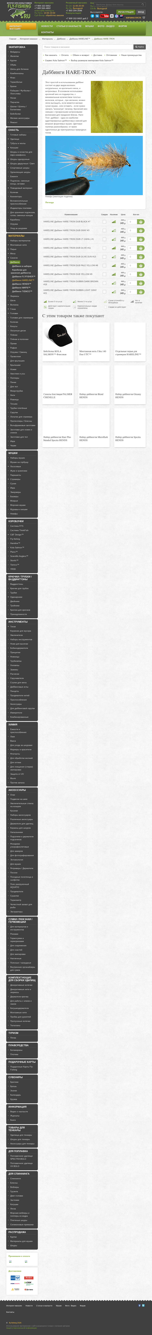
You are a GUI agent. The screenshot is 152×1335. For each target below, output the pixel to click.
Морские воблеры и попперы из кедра (19, 1214)
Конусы (13, 326)
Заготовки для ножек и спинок (21, 431)
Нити (12, 395)
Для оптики (15, 762)
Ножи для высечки (19, 644)
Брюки (13, 86)
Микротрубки (16, 391)
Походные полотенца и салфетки (21, 878)
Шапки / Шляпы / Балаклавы (18, 108)
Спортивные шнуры (19, 168)
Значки (13, 1090)
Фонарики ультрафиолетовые (19, 845)
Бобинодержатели (19, 648)
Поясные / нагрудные (20, 963)
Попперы (14, 378)
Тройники (14, 605)
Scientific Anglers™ (19, 556)
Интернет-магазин (16, 27)
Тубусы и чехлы (18, 143)
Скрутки (14, 412)
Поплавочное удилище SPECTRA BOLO (21, 1157)
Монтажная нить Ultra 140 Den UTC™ (92, 353)
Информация (17, 1107)
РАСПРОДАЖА (17, 1232)
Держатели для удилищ (21, 823)
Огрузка (14, 224)
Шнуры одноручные (20, 159)
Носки (13, 98)
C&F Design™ (17, 534)
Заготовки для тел (19, 437)
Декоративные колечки (21, 985)
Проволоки (15, 356)
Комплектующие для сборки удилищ (21, 979)
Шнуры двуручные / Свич (22, 163)
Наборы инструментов (21, 639)
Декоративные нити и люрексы (20, 990)
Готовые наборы (18, 135)
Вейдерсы (15, 52)
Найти (140, 47)
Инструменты (18, 622)
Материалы (47, 39)
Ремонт (13, 122)
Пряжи (13, 343)
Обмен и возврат (81, 55)
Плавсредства (18, 1045)
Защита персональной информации (21, 1328)
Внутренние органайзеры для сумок (22, 968)
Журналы (14, 1115)
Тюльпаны (15, 1025)
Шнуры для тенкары (20, 1139)
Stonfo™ (14, 560)
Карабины (15, 219)
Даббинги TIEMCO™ (22, 291)
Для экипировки (18, 954)
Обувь (13, 65)
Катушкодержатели (19, 1008)
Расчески (14, 674)
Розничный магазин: (76, 2)
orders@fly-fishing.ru (44, 10)
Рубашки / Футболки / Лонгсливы (20, 92)
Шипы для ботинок (19, 69)
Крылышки (15, 365)
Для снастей (16, 950)
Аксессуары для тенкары (22, 1143)
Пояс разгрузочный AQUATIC (19, 885)
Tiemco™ (14, 565)
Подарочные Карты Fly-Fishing (21, 1068)
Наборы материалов (20, 240)
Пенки (13, 382)
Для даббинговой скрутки (22, 708)
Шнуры (13, 1245)
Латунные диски (18, 330)
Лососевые (15, 466)
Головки (14, 313)
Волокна (14, 305)
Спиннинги (15, 1178)
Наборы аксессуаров (20, 815)
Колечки (14, 192)
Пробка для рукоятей (20, 1017)
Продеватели (16, 891)
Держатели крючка (19, 996)
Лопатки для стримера (21, 416)
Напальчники (16, 832)
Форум (122, 26)
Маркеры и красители (20, 749)
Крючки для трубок (19, 588)
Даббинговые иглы (19, 687)
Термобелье (16, 82)
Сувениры (15, 1077)
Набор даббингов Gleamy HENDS (128, 395)
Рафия (13, 348)
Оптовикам (111, 55)
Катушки (14, 147)
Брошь (13, 1086)
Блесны (14, 1183)
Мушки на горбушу (19, 462)
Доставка (97, 55)
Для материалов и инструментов (19, 928)
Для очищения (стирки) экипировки (21, 768)
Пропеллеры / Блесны (21, 421)
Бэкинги (14, 176)
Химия (12, 724)
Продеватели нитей (19, 695)
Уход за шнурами (18, 228)
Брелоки (14, 1082)
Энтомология (16, 859)
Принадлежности (18, 614)
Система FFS (16, 526)
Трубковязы (16, 661)
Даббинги (61, 39)
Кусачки (14, 810)
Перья (13, 249)
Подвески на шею (18, 799)
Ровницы (14, 399)
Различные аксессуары (21, 819)
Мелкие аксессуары (20, 118)
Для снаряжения (18, 945)
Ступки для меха (18, 682)
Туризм (13, 1033)
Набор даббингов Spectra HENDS (128, 438)
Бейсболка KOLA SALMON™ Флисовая (54, 353)
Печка (13, 1038)
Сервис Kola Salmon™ (56, 60)
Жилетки (14, 56)
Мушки (89, 26)
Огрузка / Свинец (18, 352)
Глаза (13, 309)
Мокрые (14, 501)
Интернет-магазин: (44, 2)
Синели (14, 258)
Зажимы (14, 669)
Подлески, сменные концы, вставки (20, 182)
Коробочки (16, 521)
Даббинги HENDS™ (21, 284)
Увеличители (16, 635)
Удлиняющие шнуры (20, 172)
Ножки (13, 369)
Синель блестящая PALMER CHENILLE (57, 395)
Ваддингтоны (16, 584)
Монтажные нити (18, 245)
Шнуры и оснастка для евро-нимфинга (21, 153)
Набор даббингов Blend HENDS (91, 395)
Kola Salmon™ (17, 547)
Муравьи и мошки (18, 509)
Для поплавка (18, 1151)
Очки (12, 795)
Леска (13, 1208)
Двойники (14, 601)
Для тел (14, 386)
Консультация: (73, 13)
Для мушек (15, 864)
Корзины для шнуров (20, 828)
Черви (13, 445)
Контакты (47, 32)
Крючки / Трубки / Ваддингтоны (20, 578)
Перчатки (14, 102)
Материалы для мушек (21, 1241)
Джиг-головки (16, 1196)
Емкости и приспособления (18, 730)
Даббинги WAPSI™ (21, 287)
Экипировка (16, 47)
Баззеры (14, 496)
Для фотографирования (22, 855)
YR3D (13, 569)
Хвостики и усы (17, 373)
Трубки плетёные (18, 408)
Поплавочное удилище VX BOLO (21, 1164)
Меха (12, 253)
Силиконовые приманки (22, 1224)
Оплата (65, 55)
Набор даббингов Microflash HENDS (93, 438)
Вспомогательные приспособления (19, 202)
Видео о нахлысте (19, 1111)
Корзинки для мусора (20, 631)
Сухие (13, 483)
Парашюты (15, 475)
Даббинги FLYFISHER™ (23, 276)
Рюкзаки (14, 934)
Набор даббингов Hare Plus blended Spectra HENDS (57, 438)
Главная (12, 39)
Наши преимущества (131, 55)
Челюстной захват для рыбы (21, 906)
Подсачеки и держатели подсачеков (22, 838)
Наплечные (15, 958)
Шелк (12, 300)
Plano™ (14, 552)
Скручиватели (17, 678)
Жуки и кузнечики (18, 471)
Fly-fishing (15, 539)
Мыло (13, 778)
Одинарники (16, 597)
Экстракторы (16, 911)
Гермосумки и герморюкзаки (17, 939)
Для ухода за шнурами (21, 745)
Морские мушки (18, 505)
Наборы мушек (17, 458)
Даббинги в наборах (22, 266)
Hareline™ (15, 543)
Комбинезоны (17, 73)
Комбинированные (19, 717)
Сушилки (14, 896)
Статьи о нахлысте (69, 26)
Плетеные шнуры (18, 1220)
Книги (13, 1120)
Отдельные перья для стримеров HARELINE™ (128, 353)
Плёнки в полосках (19, 339)
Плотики (14, 1054)
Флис (12, 77)
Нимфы (14, 513)
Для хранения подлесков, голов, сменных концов (22, 214)
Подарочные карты (22, 1062)
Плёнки (13, 335)
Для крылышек (17, 361)
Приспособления (18, 700)
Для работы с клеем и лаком (21, 1002)
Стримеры (15, 479)
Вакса (13, 741)
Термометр (15, 900)
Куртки (13, 60)
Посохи (13, 872)
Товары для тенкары (16, 1129)
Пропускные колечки (20, 1021)
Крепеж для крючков (20, 610)
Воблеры (14, 1187)
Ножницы (14, 656)
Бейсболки (15, 114)
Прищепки (15, 652)
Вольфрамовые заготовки (22, 425)
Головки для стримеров (21, 317)
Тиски (13, 626)
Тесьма (13, 404)
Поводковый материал (21, 188)
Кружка (13, 1099)
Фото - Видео (106, 26)
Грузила (14, 1191)
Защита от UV (17, 774)
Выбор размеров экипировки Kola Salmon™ (92, 60)
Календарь (15, 1095)
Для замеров (16, 851)
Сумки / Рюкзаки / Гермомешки (20, 920)
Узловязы (14, 665)
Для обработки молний (21, 758)
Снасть (13, 130)
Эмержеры (15, 492)
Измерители (16, 712)
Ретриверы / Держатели (21, 868)
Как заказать (51, 55)
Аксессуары (16, 704)
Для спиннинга (19, 1174)
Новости (47, 26)
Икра (12, 441)
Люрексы (14, 296)
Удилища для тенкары (21, 1135)
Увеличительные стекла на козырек (21, 805)
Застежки (14, 1200)
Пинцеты (14, 691)
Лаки (12, 736)
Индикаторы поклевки (20, 208)
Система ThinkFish (19, 530)
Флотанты (15, 754)
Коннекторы (16, 196)
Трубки (13, 592)
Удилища (14, 139)
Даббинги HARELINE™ (79, 39)
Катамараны (16, 1050)
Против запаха (17, 782)
